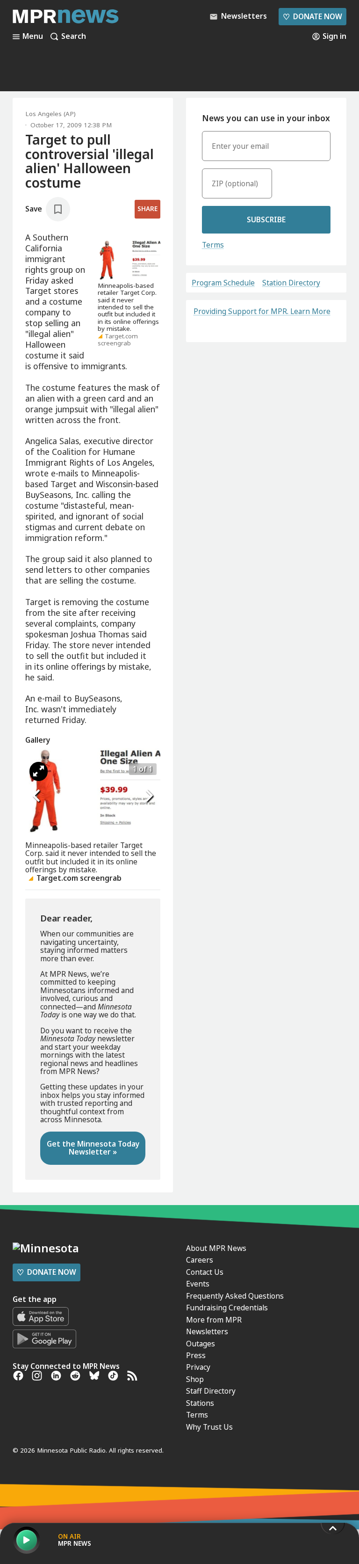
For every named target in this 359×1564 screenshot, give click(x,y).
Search (73, 36)
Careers (199, 1260)
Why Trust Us (209, 1427)
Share (147, 209)
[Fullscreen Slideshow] (38, 771)
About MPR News (216, 1248)
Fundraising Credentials (227, 1307)
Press (196, 1355)
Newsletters (207, 1331)
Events (197, 1284)
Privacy (198, 1367)
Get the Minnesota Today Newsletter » (93, 1148)
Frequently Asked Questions (235, 1296)
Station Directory (291, 283)
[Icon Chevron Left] (37, 795)
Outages (200, 1343)
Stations (200, 1403)
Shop (195, 1379)
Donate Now (312, 16)
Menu (32, 36)
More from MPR (214, 1320)
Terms (213, 245)
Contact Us (204, 1272)
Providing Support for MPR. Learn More (262, 311)
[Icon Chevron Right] (148, 795)
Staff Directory (211, 1391)
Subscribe (266, 219)
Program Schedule (223, 283)
